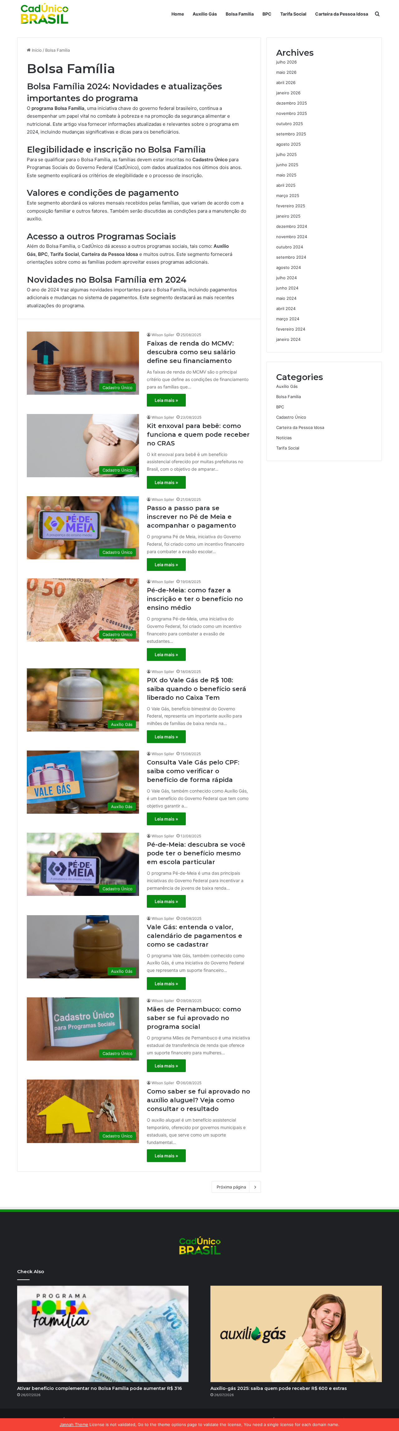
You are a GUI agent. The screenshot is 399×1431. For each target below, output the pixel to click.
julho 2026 (286, 61)
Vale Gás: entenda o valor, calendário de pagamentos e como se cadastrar (194, 935)
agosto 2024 (288, 267)
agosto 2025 (288, 144)
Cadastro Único (291, 417)
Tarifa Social (293, 13)
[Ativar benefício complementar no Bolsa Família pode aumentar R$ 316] (103, 1334)
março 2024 (287, 318)
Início (36, 50)
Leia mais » (166, 400)
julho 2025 (286, 154)
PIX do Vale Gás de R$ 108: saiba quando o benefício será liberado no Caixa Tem (196, 688)
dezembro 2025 (291, 103)
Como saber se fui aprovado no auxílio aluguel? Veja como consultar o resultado (198, 1100)
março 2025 (287, 195)
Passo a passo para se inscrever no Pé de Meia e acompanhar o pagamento (191, 516)
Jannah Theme (74, 1424)
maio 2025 (286, 174)
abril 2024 (286, 308)
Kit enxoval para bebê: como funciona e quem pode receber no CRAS (198, 434)
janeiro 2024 (288, 339)
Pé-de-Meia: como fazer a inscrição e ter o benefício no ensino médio (195, 598)
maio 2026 (286, 72)
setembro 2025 (291, 133)
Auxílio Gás (205, 13)
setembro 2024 (291, 257)
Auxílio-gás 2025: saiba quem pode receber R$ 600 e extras (278, 1388)
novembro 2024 (291, 236)
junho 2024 (287, 287)
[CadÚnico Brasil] (44, 14)
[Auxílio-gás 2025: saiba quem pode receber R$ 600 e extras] (296, 1334)
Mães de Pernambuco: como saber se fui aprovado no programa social (194, 1017)
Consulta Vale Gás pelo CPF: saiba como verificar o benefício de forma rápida (193, 771)
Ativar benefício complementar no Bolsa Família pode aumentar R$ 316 (99, 1388)
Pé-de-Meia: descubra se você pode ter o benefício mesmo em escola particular (196, 853)
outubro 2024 (289, 246)
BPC (267, 13)
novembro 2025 (291, 113)
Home (177, 13)
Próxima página (231, 1186)
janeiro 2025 (288, 216)
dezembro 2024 (291, 226)
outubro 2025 (289, 123)
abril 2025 (286, 185)
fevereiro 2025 (290, 205)
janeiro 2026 (288, 92)
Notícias (284, 437)
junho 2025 (287, 164)
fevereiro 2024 (290, 329)
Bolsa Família (240, 13)
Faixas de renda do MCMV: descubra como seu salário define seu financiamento (191, 352)
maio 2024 (286, 298)
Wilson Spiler (162, 334)
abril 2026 (286, 82)
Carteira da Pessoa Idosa (341, 13)
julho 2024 (286, 277)
